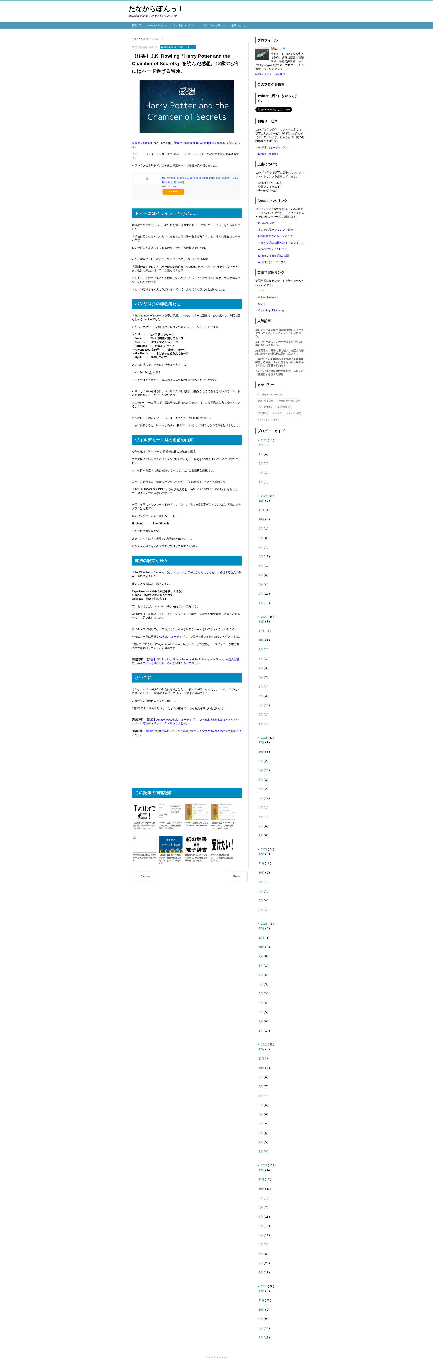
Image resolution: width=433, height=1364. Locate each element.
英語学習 (136, 25)
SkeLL (262, 304)
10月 (262, 519)
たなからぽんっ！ (156, 8)
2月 (261, 472)
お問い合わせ (239, 25)
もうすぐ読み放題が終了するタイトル (281, 242)
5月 (261, 444)
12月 (262, 500)
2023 (264, 737)
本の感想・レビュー (184, 25)
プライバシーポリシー (213, 25)
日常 (262, 413)
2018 (264, 1286)
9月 (261, 528)
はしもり (279, 48)
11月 (262, 510)
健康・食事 (266, 400)
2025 (264, 496)
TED (261, 291)
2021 (264, 923)
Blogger (223, 1357)
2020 (264, 1044)
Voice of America (268, 297)
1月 (261, 482)
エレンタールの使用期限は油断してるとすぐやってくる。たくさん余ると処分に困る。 (279, 333)
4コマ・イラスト (267, 419)
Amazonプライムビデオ (272, 249)
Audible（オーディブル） (174, 636)
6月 (261, 556)
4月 (261, 454)
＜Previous (144, 876)
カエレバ (175, 186)
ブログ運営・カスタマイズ (286, 413)
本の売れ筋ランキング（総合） (277, 229)
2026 (264, 440)
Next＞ (236, 876)
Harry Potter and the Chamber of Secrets (199, 142)
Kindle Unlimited (142, 142)
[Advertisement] (187, 764)
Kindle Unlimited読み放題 (273, 255)
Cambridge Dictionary (271, 310)
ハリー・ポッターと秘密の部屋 (204, 154)
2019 (264, 1165)
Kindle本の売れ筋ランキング (275, 236)
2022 (264, 849)
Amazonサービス (157, 25)
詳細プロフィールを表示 (270, 74)
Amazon (173, 191)
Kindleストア (266, 223)
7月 (261, 547)
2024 (264, 616)
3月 (261, 463)
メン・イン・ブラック (172, 614)
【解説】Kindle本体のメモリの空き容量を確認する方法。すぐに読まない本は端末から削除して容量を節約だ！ (279, 362)
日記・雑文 (265, 407)
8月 (261, 537)
